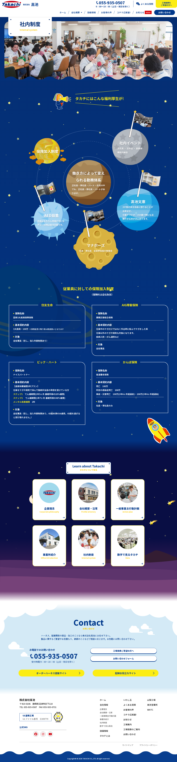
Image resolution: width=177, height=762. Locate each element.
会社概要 (75, 12)
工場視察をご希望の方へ (166, 3)
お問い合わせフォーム (123, 658)
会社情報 (104, 704)
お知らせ (143, 12)
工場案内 (127, 724)
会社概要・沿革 (106, 712)
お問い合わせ (164, 12)
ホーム (63, 12)
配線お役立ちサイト (125, 673)
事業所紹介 (104, 719)
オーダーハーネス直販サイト (51, 673)
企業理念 (103, 709)
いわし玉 (127, 699)
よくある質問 (147, 3)
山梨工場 (151, 699)
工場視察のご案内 (131, 729)
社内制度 (103, 722)
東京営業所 (152, 704)
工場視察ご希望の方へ (123, 650)
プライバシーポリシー (148, 745)
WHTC (150, 709)
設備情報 (91, 12)
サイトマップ (127, 745)
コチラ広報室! (124, 12)
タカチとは (105, 735)
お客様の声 (106, 12)
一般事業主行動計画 (108, 716)
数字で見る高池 (106, 726)
